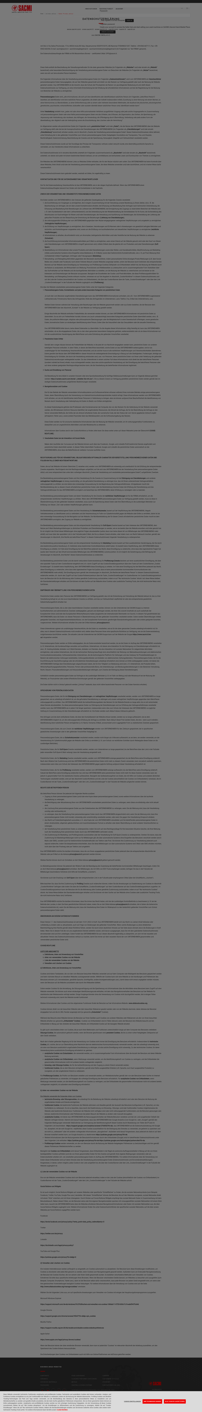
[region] (101, 1401)
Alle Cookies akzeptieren (175, 1401)
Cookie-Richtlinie (62, 1410)
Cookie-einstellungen (132, 1401)
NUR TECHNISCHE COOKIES (152, 1401)
